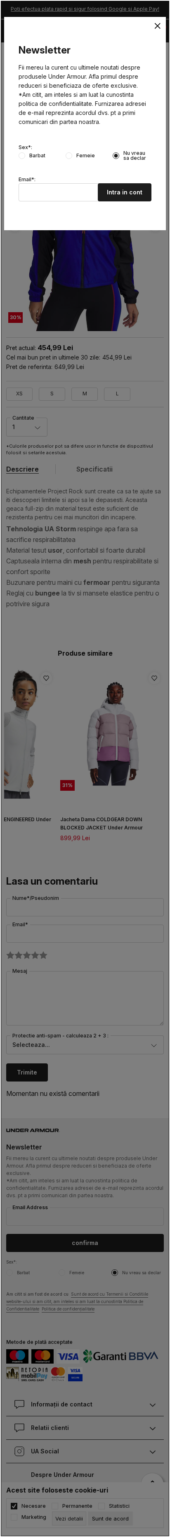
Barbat (37, 155)
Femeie (85, 155)
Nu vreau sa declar (134, 156)
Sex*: (25, 147)
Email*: (27, 179)
